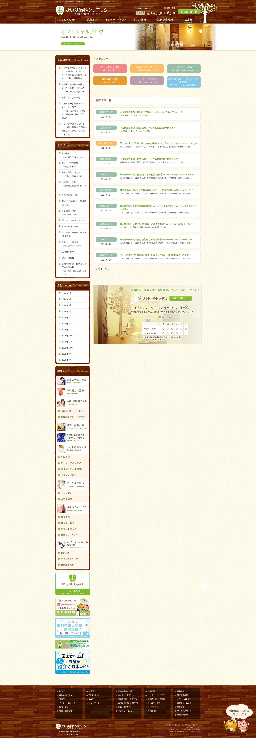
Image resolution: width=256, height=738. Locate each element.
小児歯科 (151, 691)
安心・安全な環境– (110, 68)
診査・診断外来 (124, 707)
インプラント (153, 707)
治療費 (188, 20)
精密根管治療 (182, 715)
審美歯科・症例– (110, 80)
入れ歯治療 (152, 711)
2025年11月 (67, 342)
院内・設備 (140, 20)
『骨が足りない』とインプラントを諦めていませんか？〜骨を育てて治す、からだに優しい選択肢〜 (74, 73)
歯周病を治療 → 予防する (128, 703)
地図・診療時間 (164, 20)
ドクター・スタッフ (116, 20)
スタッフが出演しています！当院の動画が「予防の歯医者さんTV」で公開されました (74, 129)
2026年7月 (67, 293)
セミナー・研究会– (147, 80)
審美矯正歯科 (182, 695)
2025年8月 (67, 360)
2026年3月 (67, 317)
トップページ (69, 44)
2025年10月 (67, 348)
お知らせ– (73, 155)
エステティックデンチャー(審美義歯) (74, 234)
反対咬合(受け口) (106, 112)
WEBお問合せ (94, 695)
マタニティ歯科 (154, 703)
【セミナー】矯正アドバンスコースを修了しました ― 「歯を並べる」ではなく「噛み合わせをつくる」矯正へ (74, 110)
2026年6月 (67, 299)
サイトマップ (196, 2)
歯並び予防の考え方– (147, 68)
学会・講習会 (68, 258)
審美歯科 (180, 691)
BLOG (91, 699)
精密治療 (180, 707)
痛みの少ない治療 (125, 691)
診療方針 (92, 20)
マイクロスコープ (184, 711)
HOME (62, 691)
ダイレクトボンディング (73, 220)
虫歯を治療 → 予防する (127, 699)
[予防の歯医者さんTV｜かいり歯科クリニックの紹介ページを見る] (72, 672)
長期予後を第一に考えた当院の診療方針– (183, 82)
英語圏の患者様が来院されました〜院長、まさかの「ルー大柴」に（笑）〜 (74, 88)
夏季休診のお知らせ (71, 97)
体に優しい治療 (124, 695)
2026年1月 (67, 329)
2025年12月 (67, 335)
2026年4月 (67, 311)
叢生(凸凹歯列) (106, 128)
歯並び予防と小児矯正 (156, 699)
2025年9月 (67, 354)
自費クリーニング (184, 703)
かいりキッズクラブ (156, 695)
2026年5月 (67, 305)
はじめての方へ (67, 20)
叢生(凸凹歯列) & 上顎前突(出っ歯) (74, 203)
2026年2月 (67, 323)
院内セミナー (68, 251)
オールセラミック (70, 226)
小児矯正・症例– (184, 68)
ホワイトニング (183, 699)
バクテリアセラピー (126, 711)
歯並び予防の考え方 (106, 143)
